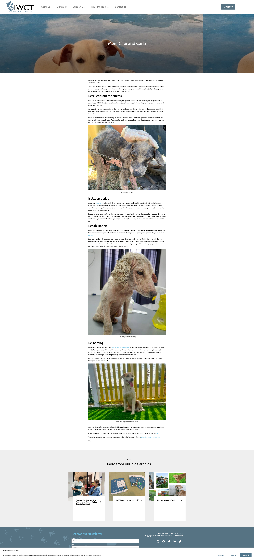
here (157, 433)
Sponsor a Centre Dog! (166, 500)
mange (90, 235)
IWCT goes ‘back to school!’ (127, 500)
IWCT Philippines (100, 6)
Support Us (79, 6)
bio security (99, 203)
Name (73, 538)
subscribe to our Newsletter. (150, 437)
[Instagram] (158, 541)
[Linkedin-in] (174, 541)
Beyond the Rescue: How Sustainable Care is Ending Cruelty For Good (86, 502)
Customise (221, 555)
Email (73, 544)
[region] (127, 553)
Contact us (120, 6)
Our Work (61, 6)
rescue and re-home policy (121, 347)
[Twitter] (169, 541)
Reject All (233, 555)
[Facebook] (163, 541)
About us (45, 6)
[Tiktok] (180, 541)
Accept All (246, 555)
